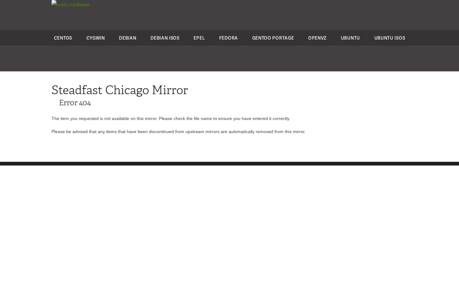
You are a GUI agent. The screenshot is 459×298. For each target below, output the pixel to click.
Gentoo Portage (273, 38)
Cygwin (95, 38)
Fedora (228, 38)
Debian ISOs (165, 38)
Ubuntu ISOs (389, 38)
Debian (127, 38)
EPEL (199, 38)
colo (78, 4)
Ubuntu (350, 38)
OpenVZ (317, 38)
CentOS (63, 38)
